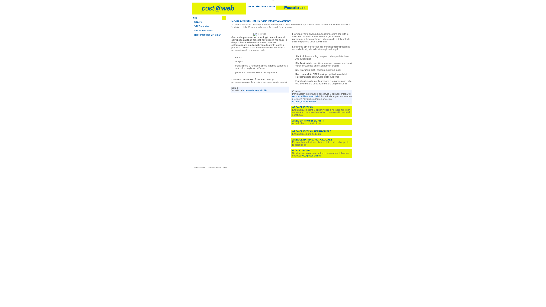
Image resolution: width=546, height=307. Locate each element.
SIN (195, 18)
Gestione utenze (265, 6)
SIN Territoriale (201, 26)
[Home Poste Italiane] (291, 6)
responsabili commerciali (305, 96)
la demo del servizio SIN (255, 90)
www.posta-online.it (311, 155)
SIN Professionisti (203, 30)
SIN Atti (198, 22)
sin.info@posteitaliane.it (304, 101)
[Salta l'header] (219, 14)
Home (251, 6)
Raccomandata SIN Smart (207, 34)
